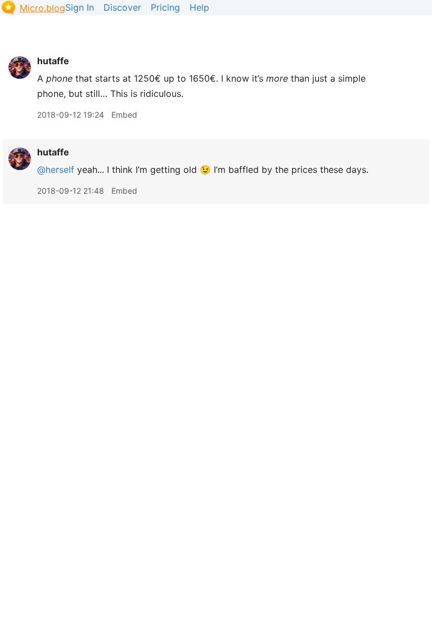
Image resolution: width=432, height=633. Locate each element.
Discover (122, 7)
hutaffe (53, 60)
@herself (55, 169)
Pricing (165, 7)
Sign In (79, 7)
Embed (124, 114)
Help (199, 7)
